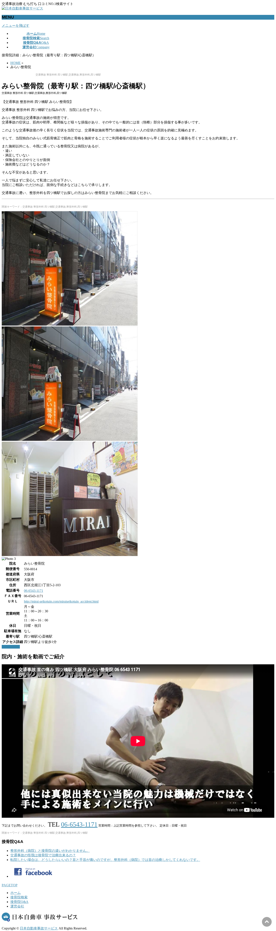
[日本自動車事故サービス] (22, 8)
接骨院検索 (19, 897)
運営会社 (17, 906)
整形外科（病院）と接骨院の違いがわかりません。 (50, 850)
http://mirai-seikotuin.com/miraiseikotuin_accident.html (61, 601)
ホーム (15, 893)
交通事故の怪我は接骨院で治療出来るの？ (43, 855)
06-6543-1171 (33, 590)
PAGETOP (9, 885)
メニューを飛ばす (15, 25)
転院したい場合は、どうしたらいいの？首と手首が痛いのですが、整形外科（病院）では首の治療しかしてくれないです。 (105, 860)
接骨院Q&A (19, 902)
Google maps (11, 647)
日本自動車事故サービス (39, 928)
